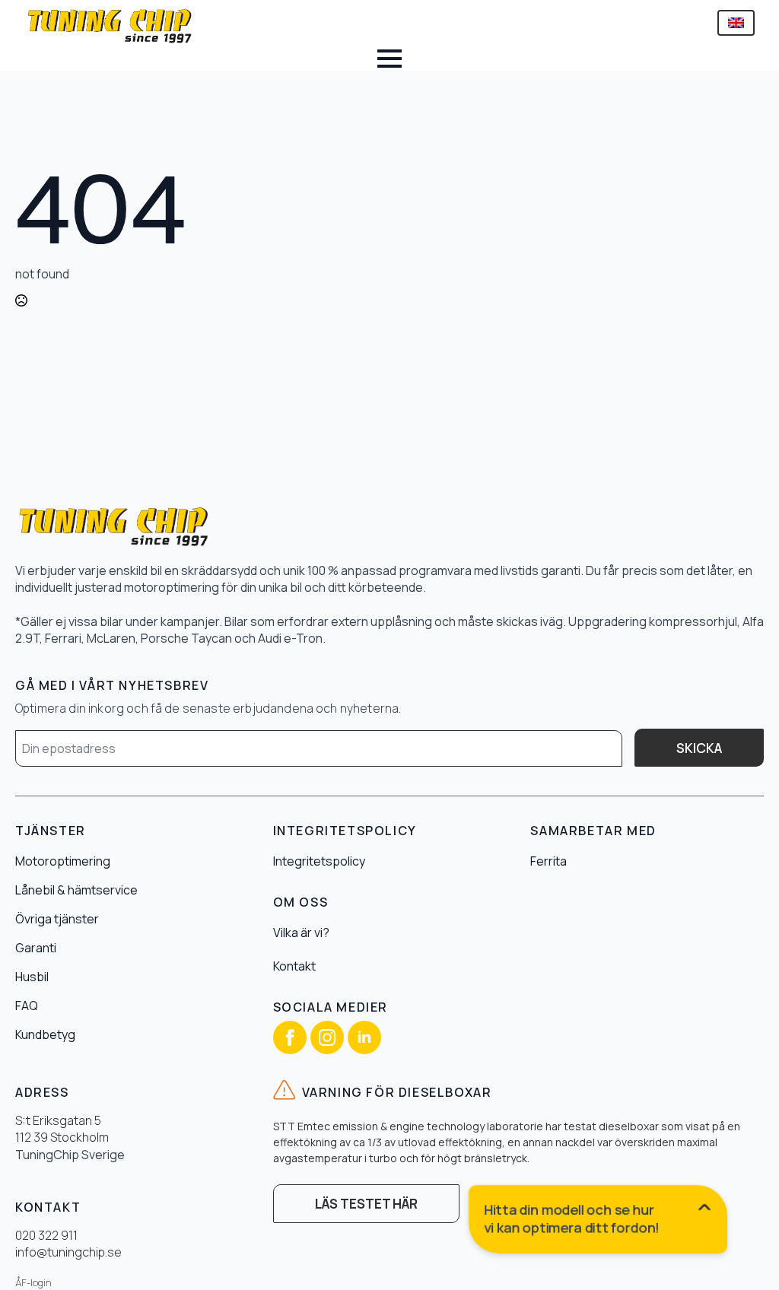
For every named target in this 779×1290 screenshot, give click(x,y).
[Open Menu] (389, 58)
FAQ (26, 1005)
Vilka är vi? (301, 932)
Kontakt (294, 966)
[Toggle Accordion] (598, 1222)
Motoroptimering (62, 861)
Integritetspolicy (319, 861)
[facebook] (290, 1037)
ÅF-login (33, 1282)
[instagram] (327, 1037)
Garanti (35, 947)
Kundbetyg (45, 1034)
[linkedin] (364, 1037)
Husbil (32, 976)
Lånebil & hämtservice (76, 890)
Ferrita (548, 861)
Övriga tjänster (57, 918)
